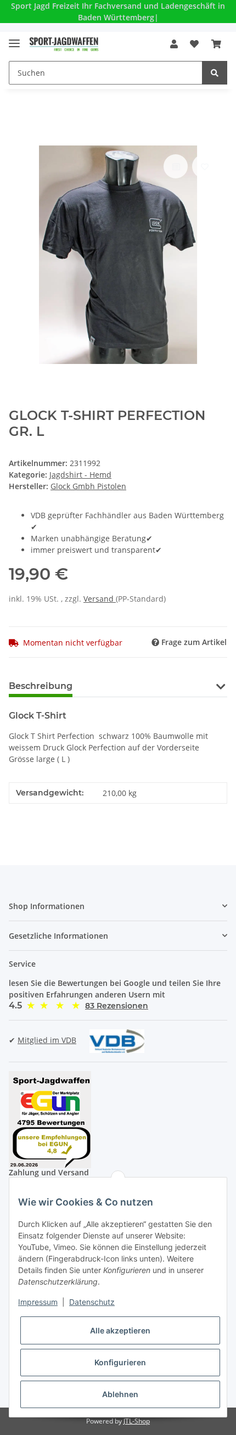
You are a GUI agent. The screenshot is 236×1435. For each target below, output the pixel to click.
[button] (174, 44)
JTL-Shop (136, 1421)
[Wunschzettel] (194, 44)
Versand (99, 598)
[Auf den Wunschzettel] (204, 166)
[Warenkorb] (216, 44)
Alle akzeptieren (120, 1330)
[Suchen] (214, 73)
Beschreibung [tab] (40, 686)
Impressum (38, 1302)
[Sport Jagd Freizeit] (64, 44)
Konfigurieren (120, 1362)
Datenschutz (92, 1302)
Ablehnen (120, 1394)
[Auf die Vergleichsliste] (176, 166)
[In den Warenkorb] (17, 139)
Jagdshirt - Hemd (80, 474)
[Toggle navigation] (14, 39)
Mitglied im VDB (47, 1040)
